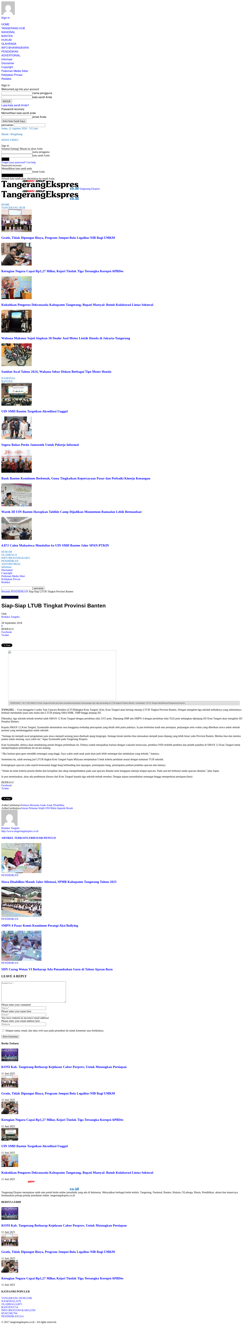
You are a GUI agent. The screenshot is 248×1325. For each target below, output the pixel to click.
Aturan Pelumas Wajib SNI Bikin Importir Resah (47, 808)
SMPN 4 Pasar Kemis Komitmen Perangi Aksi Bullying (39, 925)
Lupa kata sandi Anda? (15, 105)
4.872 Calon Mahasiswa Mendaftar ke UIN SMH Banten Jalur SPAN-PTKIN (55, 545)
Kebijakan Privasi (11, 75)
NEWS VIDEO (9, 139)
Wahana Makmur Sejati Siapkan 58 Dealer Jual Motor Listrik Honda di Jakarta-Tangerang (65, 338)
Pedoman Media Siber (14, 71)
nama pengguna (42, 93)
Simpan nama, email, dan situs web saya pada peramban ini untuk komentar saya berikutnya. (54, 1030)
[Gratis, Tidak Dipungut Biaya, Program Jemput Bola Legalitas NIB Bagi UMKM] (16, 231)
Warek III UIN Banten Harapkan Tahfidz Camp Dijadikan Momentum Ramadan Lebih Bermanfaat (71, 512)
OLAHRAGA (8, 44)
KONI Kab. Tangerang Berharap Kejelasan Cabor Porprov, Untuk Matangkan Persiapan (64, 1067)
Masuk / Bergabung (11, 134)
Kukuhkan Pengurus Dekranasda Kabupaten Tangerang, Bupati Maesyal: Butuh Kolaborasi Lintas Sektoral (77, 305)
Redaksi (6, 79)
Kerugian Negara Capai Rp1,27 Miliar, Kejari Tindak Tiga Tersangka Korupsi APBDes (62, 271)
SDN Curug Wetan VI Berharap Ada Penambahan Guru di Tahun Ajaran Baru (57, 969)
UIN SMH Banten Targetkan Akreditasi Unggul (34, 411)
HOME (5, 24)
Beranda (5, 591)
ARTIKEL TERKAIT (14, 837)
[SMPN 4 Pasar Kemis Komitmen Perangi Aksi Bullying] (21, 915)
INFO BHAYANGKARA (15, 47)
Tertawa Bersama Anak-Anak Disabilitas (42, 805)
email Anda (39, 117)
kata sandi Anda (42, 97)
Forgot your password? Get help (18, 162)
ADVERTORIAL (10, 55)
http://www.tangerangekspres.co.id (19, 831)
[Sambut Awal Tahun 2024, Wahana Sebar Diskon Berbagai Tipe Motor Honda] (16, 365)
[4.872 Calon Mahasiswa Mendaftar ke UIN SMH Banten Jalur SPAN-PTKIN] (16, 538)
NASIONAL (8, 32)
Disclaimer (7, 63)
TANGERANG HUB (13, 28)
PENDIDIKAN (9, 51)
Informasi (6, 59)
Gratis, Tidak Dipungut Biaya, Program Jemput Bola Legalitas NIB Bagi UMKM (58, 237)
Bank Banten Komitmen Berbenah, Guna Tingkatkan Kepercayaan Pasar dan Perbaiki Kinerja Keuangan (75, 478)
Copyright (7, 67)
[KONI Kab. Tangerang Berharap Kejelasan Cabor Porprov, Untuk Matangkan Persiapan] (9, 1060)
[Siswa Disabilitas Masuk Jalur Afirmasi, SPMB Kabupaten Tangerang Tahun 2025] (21, 872)
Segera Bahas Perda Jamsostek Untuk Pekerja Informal (40, 445)
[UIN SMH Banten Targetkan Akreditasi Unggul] (16, 404)
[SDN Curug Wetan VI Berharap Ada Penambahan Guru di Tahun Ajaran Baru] (21, 959)
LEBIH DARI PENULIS (41, 837)
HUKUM (6, 40)
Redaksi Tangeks (10, 616)
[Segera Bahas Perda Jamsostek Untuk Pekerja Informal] (16, 438)
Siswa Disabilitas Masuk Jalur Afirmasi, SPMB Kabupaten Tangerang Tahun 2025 (59, 882)
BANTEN (7, 36)
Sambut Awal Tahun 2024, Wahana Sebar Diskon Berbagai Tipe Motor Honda (56, 371)
